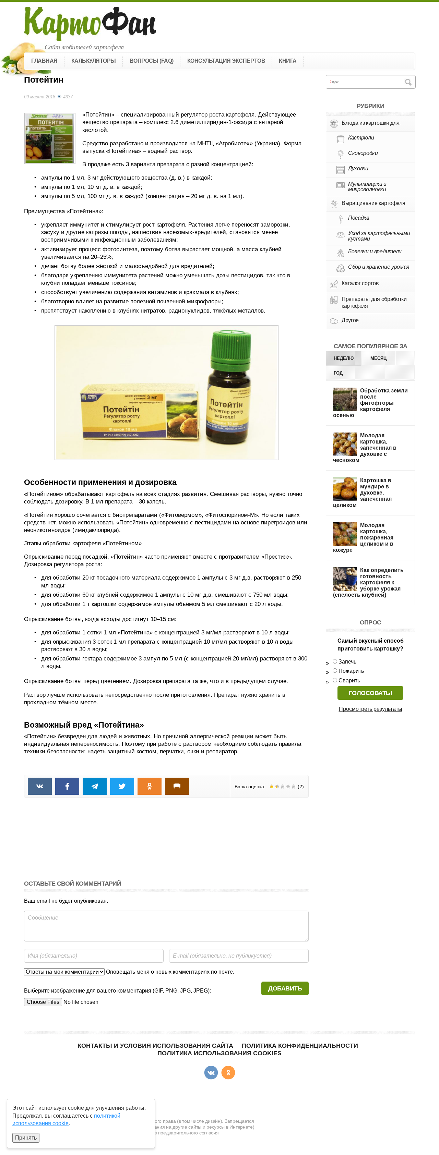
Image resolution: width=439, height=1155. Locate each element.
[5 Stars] (293, 786)
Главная (44, 61)
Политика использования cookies (219, 1053)
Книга (288, 61)
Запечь (347, 662)
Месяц (378, 358)
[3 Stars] (282, 786)
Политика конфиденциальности (300, 1045)
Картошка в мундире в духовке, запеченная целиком (362, 492)
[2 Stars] (277, 786)
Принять (26, 1138)
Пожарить (351, 671)
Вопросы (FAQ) (152, 61)
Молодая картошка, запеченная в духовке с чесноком (364, 448)
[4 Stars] (288, 786)
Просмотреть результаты (370, 709)
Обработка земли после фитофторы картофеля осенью (370, 403)
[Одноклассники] (228, 1073)
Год (338, 373)
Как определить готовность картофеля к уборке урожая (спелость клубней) (368, 582)
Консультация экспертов (226, 61)
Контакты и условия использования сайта (155, 1045)
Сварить (349, 680)
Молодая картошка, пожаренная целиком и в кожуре (363, 537)
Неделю (344, 358)
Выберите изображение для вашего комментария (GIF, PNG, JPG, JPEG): (117, 991)
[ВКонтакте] (211, 1073)
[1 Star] (271, 786)
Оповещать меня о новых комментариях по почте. (169, 972)
